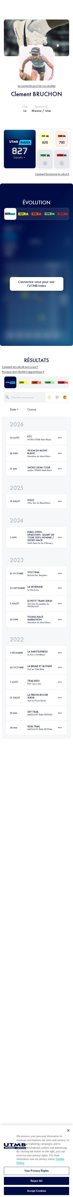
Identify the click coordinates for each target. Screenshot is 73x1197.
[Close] (68, 1130)
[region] (36, 1161)
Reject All (36, 1180)
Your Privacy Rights (36, 1170)
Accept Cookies (36, 1190)
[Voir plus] (59, 437)
